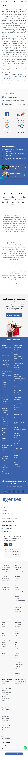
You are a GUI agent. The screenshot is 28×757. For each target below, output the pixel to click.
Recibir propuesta (14, 753)
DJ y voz (3, 412)
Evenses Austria (5, 574)
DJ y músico (4, 408)
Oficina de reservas (6, 589)
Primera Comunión (19, 605)
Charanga (3, 382)
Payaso (3, 683)
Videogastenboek (5, 738)
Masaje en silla (4, 690)
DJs (2, 392)
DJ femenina (4, 399)
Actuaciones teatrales (19, 378)
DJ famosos (17, 435)
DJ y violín (3, 419)
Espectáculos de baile (19, 352)
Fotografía (16, 392)
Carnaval (17, 609)
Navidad (16, 596)
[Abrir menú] (26, 1)
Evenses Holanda (5, 567)
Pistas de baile (18, 405)
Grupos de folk (5, 362)
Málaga (3, 633)
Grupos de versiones (6, 349)
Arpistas (3, 469)
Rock (16, 635)
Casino (16, 386)
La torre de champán (6, 725)
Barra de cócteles (5, 720)
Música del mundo (19, 620)
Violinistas (3, 465)
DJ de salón (4, 403)
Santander (3, 644)
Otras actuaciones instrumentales (5, 472)
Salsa (16, 640)
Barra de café (4, 714)
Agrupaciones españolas (20, 681)
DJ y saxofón (4, 410)
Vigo (2, 648)
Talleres (16, 464)
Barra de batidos (5, 718)
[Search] (19, 2)
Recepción (17, 585)
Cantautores (4, 447)
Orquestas (4, 373)
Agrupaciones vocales (6, 371)
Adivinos (16, 365)
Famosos (17, 418)
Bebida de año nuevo (19, 594)
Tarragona (3, 646)
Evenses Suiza (4, 576)
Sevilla (2, 642)
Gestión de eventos (6, 702)
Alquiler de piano (18, 414)
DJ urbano (16, 446)
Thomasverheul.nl (5, 587)
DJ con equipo (5, 395)
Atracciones (17, 466)
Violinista (17, 668)
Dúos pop (3, 451)
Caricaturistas (17, 376)
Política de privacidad (6, 516)
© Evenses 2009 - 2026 (7, 521)
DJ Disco (3, 397)
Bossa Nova (17, 653)
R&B (15, 646)
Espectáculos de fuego (20, 349)
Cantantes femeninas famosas (19, 423)
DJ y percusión (5, 414)
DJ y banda (4, 428)
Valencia (3, 651)
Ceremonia (17, 574)
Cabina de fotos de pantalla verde (5, 695)
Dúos (2, 449)
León (2, 631)
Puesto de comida (5, 727)
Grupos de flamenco (6, 369)
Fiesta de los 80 (18, 613)
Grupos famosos (18, 448)
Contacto (3, 505)
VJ (2, 430)
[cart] (22, 2)
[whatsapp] (9, 491)
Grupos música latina (6, 380)
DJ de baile (17, 437)
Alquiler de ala (4, 734)
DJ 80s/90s (4, 401)
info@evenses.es (12, 540)
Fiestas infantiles (18, 372)
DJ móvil (3, 432)
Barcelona (3, 624)
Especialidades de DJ (6, 426)
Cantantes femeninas (6, 445)
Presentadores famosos (20, 429)
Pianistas (3, 463)
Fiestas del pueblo (19, 591)
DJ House (3, 406)
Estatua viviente (5, 681)
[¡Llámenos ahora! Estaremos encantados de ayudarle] (15, 2)
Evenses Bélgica (5, 569)
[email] (5, 491)
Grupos (3, 345)
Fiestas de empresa (19, 607)
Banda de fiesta (18, 671)
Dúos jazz (3, 454)
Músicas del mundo (6, 377)
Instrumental (4, 458)
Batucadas (4, 384)
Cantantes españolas (19, 686)
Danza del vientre (18, 358)
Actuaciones (18, 345)
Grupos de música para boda (7, 352)
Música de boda (18, 637)
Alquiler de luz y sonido (20, 412)
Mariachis (3, 386)
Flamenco (17, 633)
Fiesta (16, 563)
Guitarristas (4, 460)
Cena (16, 580)
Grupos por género (6, 347)
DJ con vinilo (4, 423)
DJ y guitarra (4, 421)
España (3, 622)
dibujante (3, 707)
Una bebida (17, 576)
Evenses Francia (5, 585)
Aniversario (17, 582)
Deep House (17, 648)
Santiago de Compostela (7, 640)
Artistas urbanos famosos (18, 426)
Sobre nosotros (5, 513)
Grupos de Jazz (5, 358)
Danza (16, 657)
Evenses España (5, 565)
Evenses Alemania (5, 571)
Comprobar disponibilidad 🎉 (14, 315)
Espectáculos (17, 347)
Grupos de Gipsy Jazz (6, 366)
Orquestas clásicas (6, 375)
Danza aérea (17, 356)
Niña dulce (3, 705)
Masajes (16, 460)
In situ (15, 457)
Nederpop (17, 662)
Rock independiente (19, 659)
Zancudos (16, 369)
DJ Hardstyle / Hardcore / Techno (20, 440)
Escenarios (17, 407)
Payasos (16, 374)
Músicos (3, 438)
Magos (16, 360)
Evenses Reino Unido (6, 582)
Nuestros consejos (6, 679)
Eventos (16, 569)
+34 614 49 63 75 (14, 538)
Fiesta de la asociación (20, 602)
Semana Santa (18, 611)
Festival (16, 587)
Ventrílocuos (17, 383)
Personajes (17, 367)
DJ (2, 390)
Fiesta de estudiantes (20, 600)
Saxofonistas (4, 467)
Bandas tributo (5, 364)
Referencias (4, 510)
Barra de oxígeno (5, 722)
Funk (16, 651)
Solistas (3, 440)
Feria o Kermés (18, 567)
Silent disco (4, 434)
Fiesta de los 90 (18, 616)
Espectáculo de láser (6, 698)
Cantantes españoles (19, 683)
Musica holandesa (19, 664)
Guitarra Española (19, 628)
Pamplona (3, 637)
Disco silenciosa (18, 624)
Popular (16, 631)
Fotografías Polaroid (6, 692)
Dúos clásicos (4, 456)
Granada (3, 628)
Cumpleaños (17, 598)
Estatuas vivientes (18, 380)
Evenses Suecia (5, 578)
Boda (16, 565)
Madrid (3, 635)
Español (16, 655)
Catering (16, 452)
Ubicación (4, 620)
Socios (3, 563)
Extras (16, 455)
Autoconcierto (18, 622)
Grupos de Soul (5, 360)
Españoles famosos (20, 679)
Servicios (16, 462)
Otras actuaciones (18, 363)
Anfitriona (3, 700)
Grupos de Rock (5, 355)
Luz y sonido (17, 409)
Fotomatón (17, 399)
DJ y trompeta (5, 417)
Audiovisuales (18, 403)
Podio (2, 729)
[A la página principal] (4, 1)
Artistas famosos (18, 420)
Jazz (16, 642)
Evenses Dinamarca (6, 580)
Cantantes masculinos (6, 443)
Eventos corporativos (20, 571)
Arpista (16, 675)
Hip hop (16, 644)
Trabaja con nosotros (6, 507)
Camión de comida (5, 716)
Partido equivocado (19, 626)
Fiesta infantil (18, 589)
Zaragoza (3, 653)
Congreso (17, 578)
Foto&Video (17, 390)
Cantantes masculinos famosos (19, 432)
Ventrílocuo (17, 666)
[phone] (14, 491)
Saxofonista (17, 673)
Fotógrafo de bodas (6, 688)
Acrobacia (16, 354)
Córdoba (3, 626)
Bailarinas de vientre (6, 711)
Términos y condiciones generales (9, 518)
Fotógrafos (17, 395)
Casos (2, 731)
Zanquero (3, 686)
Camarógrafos (17, 397)
